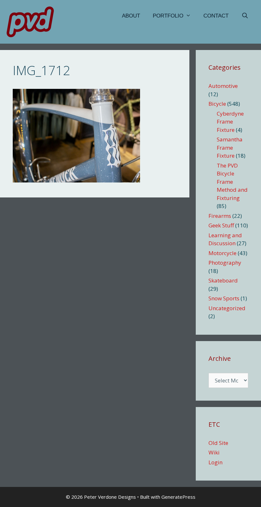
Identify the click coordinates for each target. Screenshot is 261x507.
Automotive (223, 85)
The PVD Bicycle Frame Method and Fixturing (232, 182)
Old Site (218, 442)
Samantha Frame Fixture (230, 147)
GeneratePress (178, 497)
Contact (216, 16)
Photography (224, 262)
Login (215, 462)
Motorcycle (222, 253)
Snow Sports (223, 298)
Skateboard (223, 280)
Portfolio (168, 16)
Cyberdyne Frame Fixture (230, 121)
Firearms (219, 215)
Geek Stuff (221, 225)
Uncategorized (226, 308)
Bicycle (217, 103)
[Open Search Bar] (245, 15)
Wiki (214, 452)
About (131, 16)
